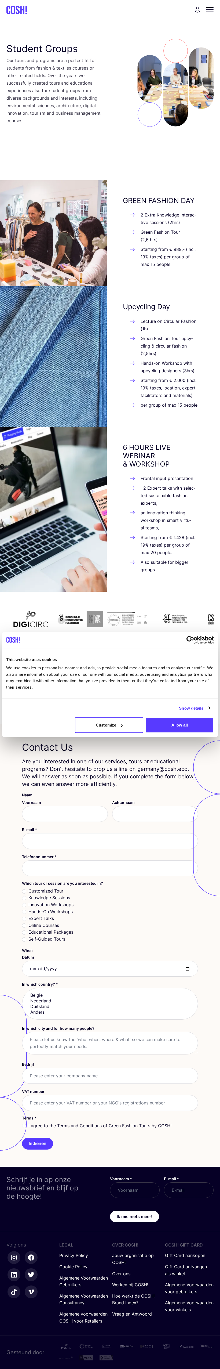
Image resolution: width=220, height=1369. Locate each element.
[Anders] (110, 1012)
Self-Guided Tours (46, 939)
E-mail (29, 829)
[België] (110, 995)
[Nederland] (110, 1001)
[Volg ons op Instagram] (14, 1257)
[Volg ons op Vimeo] (31, 1291)
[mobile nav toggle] (211, 9)
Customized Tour (45, 891)
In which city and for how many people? (58, 1028)
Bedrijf (28, 1064)
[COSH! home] (16, 9)
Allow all (179, 725)
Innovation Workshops (51, 904)
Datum (28, 957)
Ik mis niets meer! (134, 1216)
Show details (191, 708)
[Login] (197, 9)
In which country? (40, 984)
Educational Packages (50, 932)
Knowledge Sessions (49, 897)
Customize (106, 725)
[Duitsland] (110, 1006)
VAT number (33, 1091)
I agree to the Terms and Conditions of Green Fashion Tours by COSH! (99, 1125)
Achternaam (123, 802)
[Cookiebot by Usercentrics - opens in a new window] (190, 640)
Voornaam (31, 802)
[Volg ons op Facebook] (31, 1257)
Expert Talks (41, 918)
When (27, 950)
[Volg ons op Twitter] (31, 1274)
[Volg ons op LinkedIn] (14, 1274)
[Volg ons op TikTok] (14, 1291)
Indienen (37, 1143)
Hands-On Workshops (50, 911)
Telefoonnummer (39, 856)
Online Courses (43, 925)
